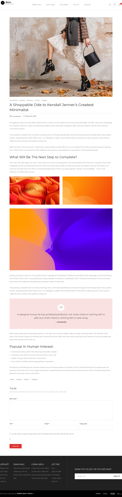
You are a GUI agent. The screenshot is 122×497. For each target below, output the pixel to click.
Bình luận (13, 399)
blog (12, 379)
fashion (26, 379)
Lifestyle (30, 100)
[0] (119, 5)
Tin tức (37, 100)
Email (47, 424)
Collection (13, 100)
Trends (44, 100)
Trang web (83, 424)
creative (18, 379)
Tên (11, 424)
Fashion (22, 100)
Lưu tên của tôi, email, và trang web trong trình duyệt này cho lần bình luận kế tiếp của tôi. (42, 434)
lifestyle (34, 379)
